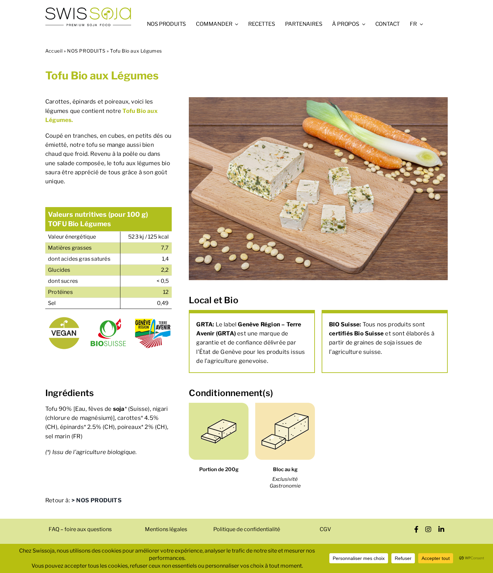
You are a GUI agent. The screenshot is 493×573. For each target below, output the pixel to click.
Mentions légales (166, 529)
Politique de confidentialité (246, 529)
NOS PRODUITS (86, 51)
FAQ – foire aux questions (80, 529)
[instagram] (428, 529)
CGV (325, 529)
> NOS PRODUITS (96, 500)
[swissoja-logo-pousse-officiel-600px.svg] (88, 9)
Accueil (53, 51)
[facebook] (416, 529)
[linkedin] (441, 529)
